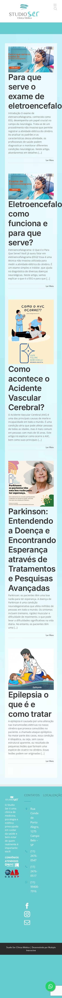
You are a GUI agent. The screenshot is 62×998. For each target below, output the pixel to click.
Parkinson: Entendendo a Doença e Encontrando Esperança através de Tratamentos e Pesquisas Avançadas (32, 549)
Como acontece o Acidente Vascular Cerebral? (28, 388)
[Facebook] (27, 906)
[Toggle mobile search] (55, 8)
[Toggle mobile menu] (55, 5)
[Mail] (27, 922)
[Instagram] (27, 914)
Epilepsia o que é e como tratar (29, 704)
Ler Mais (50, 160)
